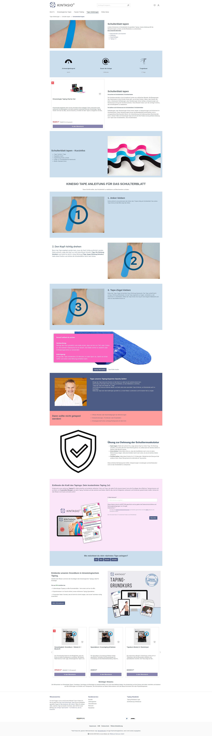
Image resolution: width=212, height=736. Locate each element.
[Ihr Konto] (158, 5)
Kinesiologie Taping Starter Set (64, 99)
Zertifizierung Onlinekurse (134, 701)
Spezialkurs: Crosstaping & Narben (103, 647)
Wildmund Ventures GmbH (117, 734)
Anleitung (112, 35)
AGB (147, 509)
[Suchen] (128, 5)
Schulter (114, 559)
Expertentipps (114, 37)
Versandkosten (92, 703)
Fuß (96, 559)
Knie (101, 559)
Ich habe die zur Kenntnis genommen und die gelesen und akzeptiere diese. (132, 510)
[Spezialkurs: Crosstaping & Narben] (106, 636)
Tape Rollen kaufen (113, 369)
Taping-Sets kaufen (99, 369)
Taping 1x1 (113, 39)
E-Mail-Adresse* (112, 497)
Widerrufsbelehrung (117, 726)
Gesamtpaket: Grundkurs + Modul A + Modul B (67, 648)
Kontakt (90, 699)
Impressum (92, 726)
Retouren (90, 705)
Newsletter (91, 707)
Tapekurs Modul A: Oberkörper (138, 647)
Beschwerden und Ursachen (118, 33)
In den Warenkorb (78, 126)
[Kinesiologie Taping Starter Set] (78, 88)
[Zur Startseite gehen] (62, 4)
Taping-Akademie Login (133, 699)
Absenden (153, 518)
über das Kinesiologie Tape (66, 702)
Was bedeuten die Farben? (67, 704)
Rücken (107, 559)
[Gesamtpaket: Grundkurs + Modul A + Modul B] (69, 636)
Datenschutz (105, 726)
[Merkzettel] (155, 5)
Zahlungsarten (92, 701)
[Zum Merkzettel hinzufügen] (100, 94)
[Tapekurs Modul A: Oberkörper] (142, 636)
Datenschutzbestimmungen (122, 509)
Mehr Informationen (58, 603)
